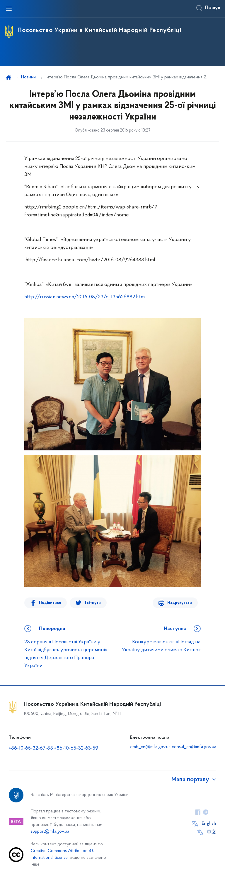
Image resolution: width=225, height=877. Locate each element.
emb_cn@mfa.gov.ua (150, 747)
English (209, 823)
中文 (211, 832)
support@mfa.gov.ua (50, 831)
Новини (28, 77)
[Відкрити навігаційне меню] (9, 9)
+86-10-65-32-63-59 (76, 748)
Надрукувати (179, 603)
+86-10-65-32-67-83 (31, 748)
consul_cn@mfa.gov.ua (194, 747)
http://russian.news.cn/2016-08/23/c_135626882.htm (84, 297)
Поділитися (50, 603)
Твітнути (92, 603)
